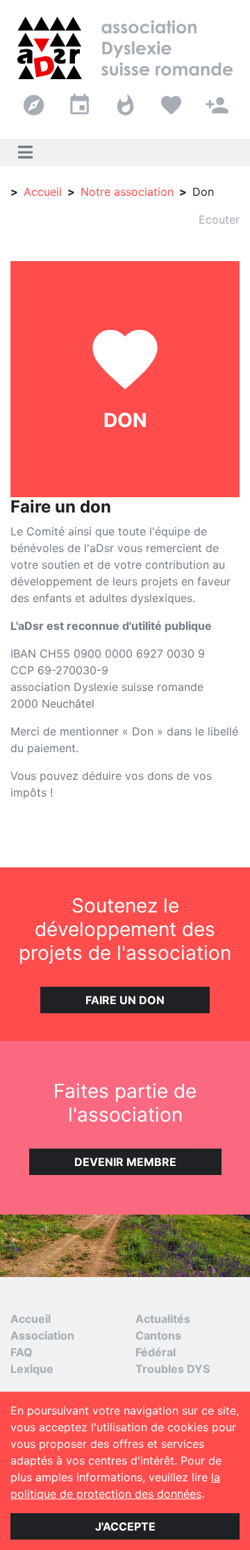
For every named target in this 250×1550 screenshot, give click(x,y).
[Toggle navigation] (25, 153)
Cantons (158, 1335)
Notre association (127, 192)
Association (42, 1335)
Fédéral (155, 1352)
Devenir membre (125, 1162)
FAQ (21, 1352)
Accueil (43, 192)
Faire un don (125, 1000)
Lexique (31, 1369)
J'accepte (125, 1526)
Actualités (162, 1319)
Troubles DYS (172, 1369)
